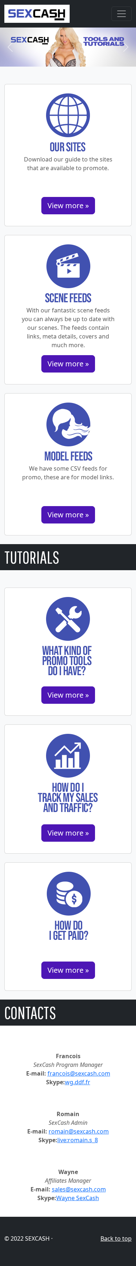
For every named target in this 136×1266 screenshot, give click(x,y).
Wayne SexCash (77, 1198)
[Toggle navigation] (121, 14)
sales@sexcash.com (79, 1189)
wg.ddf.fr (77, 1082)
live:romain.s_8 (77, 1140)
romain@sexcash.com (79, 1131)
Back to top (116, 1238)
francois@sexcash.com (79, 1073)
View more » (68, 205)
